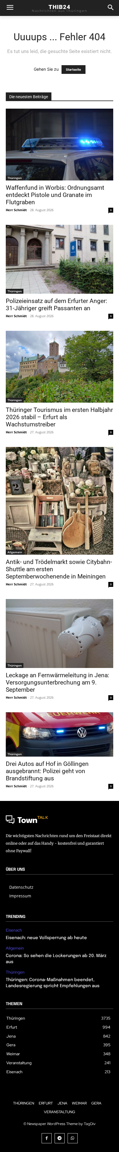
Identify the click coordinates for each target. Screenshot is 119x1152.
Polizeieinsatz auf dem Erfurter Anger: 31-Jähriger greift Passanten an (56, 304)
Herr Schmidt (16, 210)
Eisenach (14, 930)
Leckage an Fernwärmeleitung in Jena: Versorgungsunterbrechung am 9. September (57, 682)
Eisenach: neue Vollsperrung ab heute (46, 938)
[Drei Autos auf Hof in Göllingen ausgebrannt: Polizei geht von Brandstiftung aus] (59, 734)
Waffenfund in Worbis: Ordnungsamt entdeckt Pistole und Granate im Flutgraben (55, 195)
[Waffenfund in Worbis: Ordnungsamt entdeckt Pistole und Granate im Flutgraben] (59, 144)
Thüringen (15, 178)
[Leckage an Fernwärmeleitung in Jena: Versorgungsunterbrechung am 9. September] (59, 633)
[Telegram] (60, 1138)
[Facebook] (47, 1138)
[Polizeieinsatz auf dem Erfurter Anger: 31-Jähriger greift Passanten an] (59, 259)
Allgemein (15, 552)
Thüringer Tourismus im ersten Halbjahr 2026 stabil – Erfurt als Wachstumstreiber (59, 417)
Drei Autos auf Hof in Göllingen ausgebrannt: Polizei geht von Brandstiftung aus (47, 771)
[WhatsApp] (73, 1138)
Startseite (73, 69)
